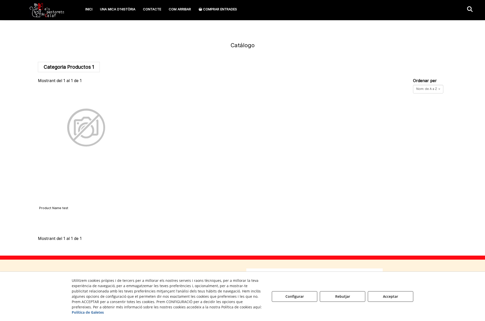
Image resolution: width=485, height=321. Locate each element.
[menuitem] (89, 9)
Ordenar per (425, 80)
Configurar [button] (294, 296)
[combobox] (428, 89)
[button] (47, 10)
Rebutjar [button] (342, 296)
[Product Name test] (86, 151)
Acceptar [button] (390, 296)
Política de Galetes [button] (88, 312)
